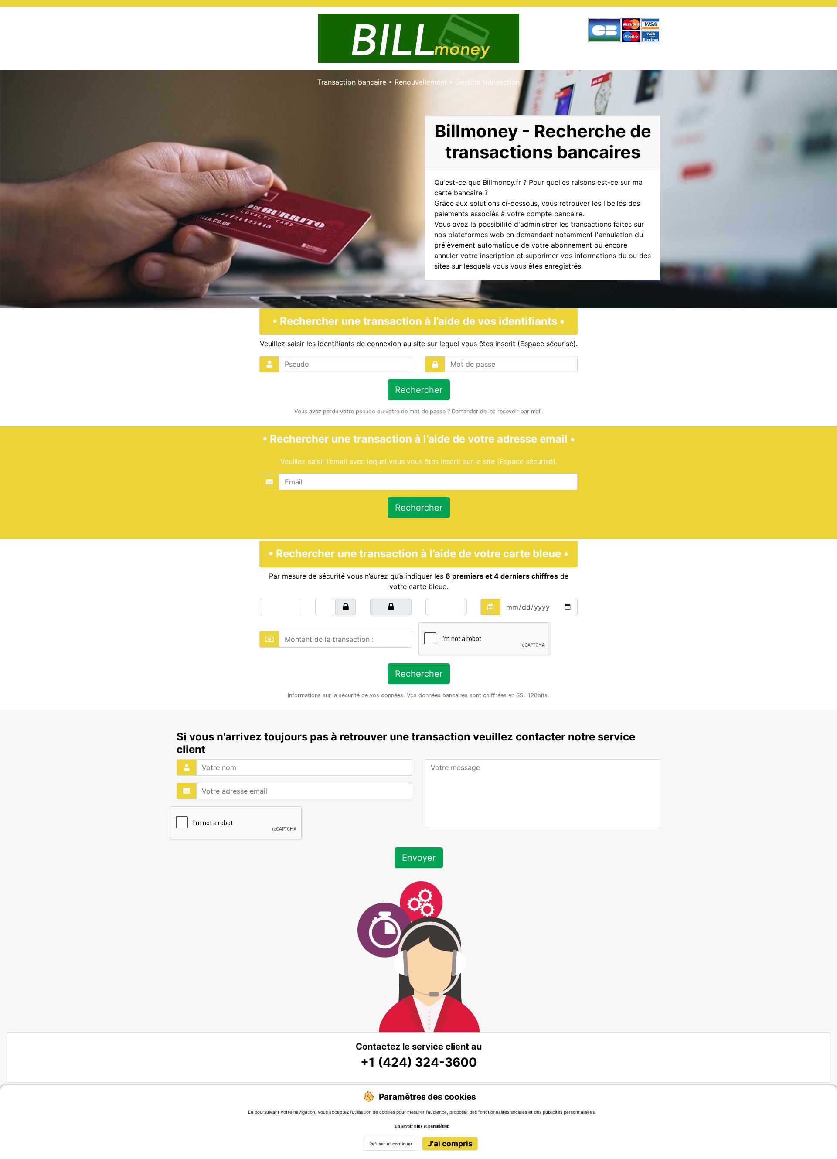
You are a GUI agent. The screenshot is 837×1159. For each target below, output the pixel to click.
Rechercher (418, 390)
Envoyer (419, 857)
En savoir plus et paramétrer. (422, 1126)
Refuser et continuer (390, 1143)
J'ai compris (450, 1143)
